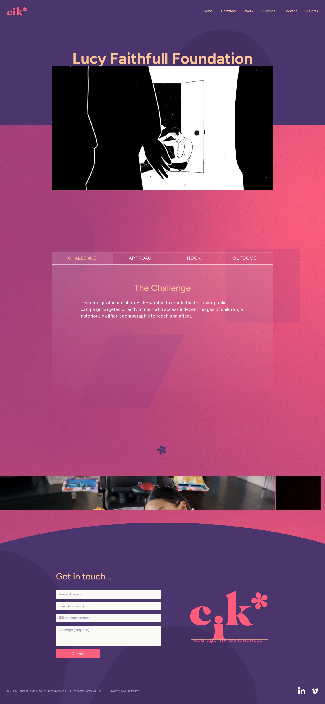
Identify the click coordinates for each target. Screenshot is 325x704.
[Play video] (162, 128)
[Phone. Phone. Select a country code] (63, 618)
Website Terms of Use (87, 690)
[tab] (82, 258)
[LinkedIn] (301, 691)
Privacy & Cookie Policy (124, 690)
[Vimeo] (314, 691)
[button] (228, 11)
